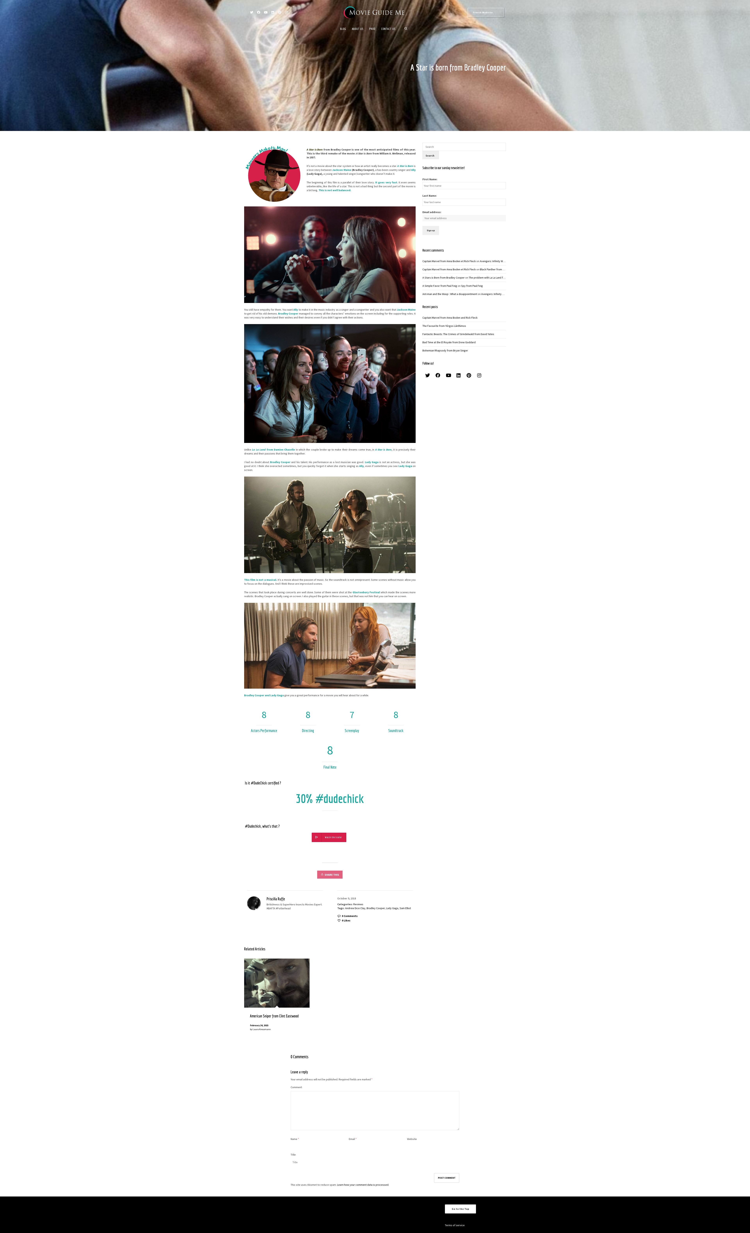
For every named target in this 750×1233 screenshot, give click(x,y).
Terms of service (455, 1225)
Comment (296, 1087)
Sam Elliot (405, 908)
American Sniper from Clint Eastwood (274, 1016)
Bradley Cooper (376, 908)
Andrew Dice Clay (355, 908)
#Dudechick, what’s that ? (262, 826)
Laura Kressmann (262, 1029)
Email (352, 1139)
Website (412, 1139)
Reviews (358, 904)
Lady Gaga (392, 908)
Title (293, 1154)
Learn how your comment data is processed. (363, 1184)
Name (294, 1139)
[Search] (406, 29)
